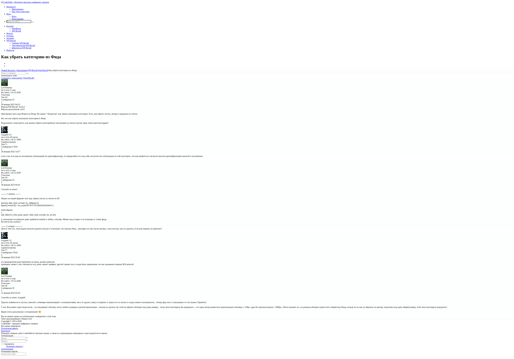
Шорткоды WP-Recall (21, 48)
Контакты (5, 331)
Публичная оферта (9, 328)
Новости (10, 50)
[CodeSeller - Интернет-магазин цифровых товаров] (25, 2)
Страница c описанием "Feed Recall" (18, 78)
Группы (10, 36)
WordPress (16, 28)
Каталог (10, 26)
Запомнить (9, 344)
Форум (9, 33)
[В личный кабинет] (4, 85)
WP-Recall (16, 31)
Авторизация (7, 349)
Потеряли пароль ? (14, 346)
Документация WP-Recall (23, 45)
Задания (10, 38)
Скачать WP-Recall (20, 43)
